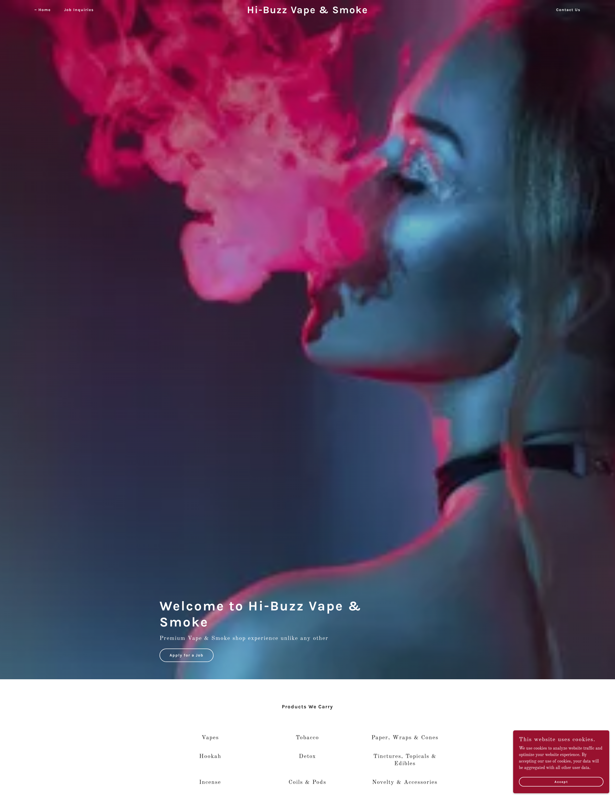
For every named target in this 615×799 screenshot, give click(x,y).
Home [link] (44, 9)
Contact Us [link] (568, 9)
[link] (307, 12)
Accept (561, 782)
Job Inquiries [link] (79, 9)
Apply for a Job (186, 655)
